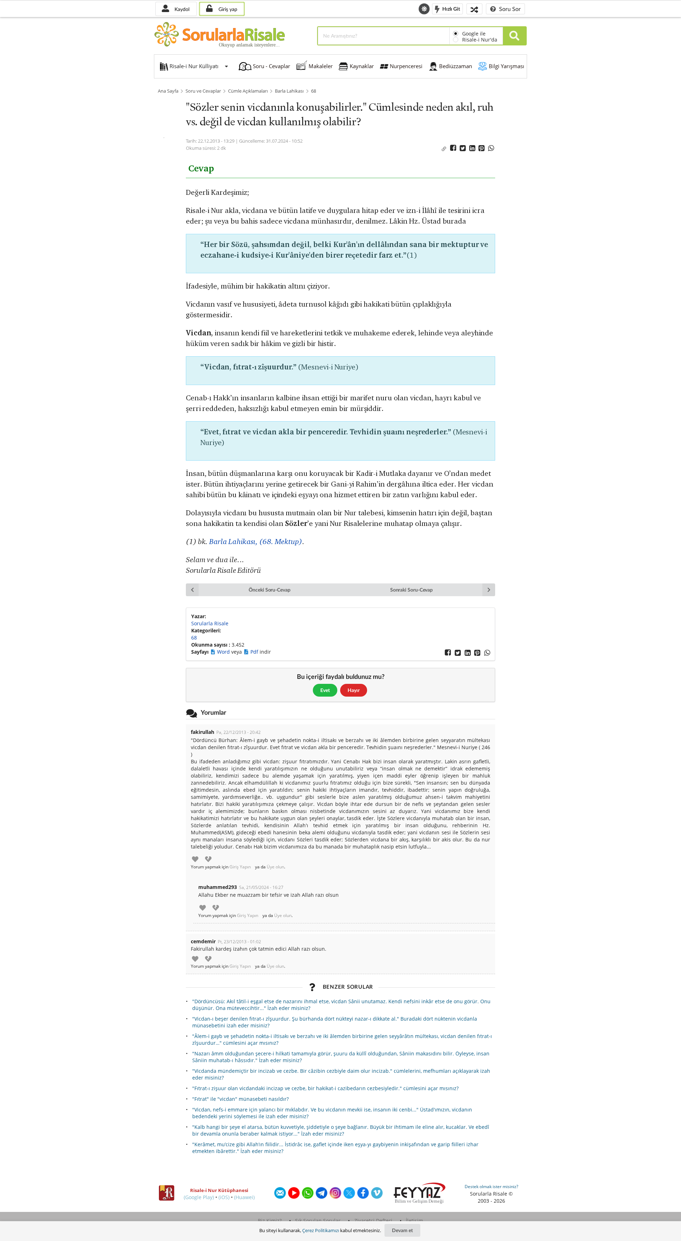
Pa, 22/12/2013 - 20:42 (238, 732)
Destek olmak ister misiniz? (491, 1187)
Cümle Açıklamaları (248, 91)
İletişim (414, 1220)
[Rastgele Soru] (474, 8)
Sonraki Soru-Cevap (411, 590)
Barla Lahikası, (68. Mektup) (255, 541)
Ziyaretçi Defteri (373, 1220)
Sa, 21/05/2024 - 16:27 (261, 887)
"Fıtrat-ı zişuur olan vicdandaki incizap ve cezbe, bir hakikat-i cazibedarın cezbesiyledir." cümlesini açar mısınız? (325, 1088)
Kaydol (181, 9)
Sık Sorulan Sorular (317, 1220)
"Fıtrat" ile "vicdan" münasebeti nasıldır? (240, 1099)
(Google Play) (199, 1197)
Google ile (474, 34)
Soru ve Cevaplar (203, 91)
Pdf (255, 651)
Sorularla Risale (209, 623)
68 (313, 91)
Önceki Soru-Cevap (269, 590)
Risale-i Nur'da (479, 40)
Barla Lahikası (289, 91)
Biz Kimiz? (270, 1220)
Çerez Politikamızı (320, 1230)
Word (224, 651)
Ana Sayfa (168, 91)
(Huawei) (244, 1197)
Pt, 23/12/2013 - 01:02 (239, 942)
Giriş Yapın (240, 866)
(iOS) (223, 1197)
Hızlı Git (450, 8)
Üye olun (275, 866)
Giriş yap (227, 9)
